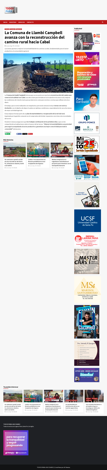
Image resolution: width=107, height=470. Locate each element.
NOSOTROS (12, 22)
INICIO (5, 22)
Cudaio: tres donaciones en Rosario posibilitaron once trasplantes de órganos (37, 161)
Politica (7, 29)
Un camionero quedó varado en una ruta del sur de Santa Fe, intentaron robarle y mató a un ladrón (14, 162)
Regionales (18, 29)
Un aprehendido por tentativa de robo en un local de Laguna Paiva (72, 406)
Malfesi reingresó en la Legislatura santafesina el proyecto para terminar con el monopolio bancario (61, 162)
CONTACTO (30, 22)
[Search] (103, 22)
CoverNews (58, 467)
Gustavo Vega (9, 46)
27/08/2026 (15, 167)
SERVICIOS (21, 22)
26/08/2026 (96, 411)
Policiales (7, 155)
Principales (12, 29)
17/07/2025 (16, 46)
